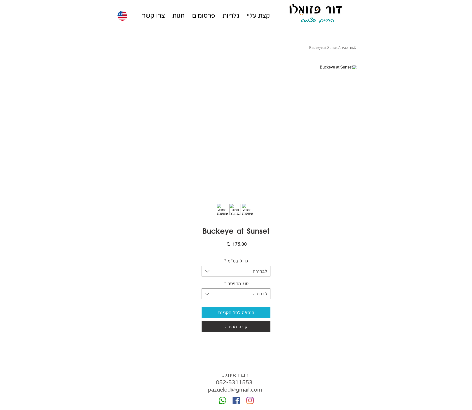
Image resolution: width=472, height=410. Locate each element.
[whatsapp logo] (222, 400)
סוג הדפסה (236, 283)
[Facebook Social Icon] (236, 400)
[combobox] (236, 271)
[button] (231, 16)
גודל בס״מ (236, 261)
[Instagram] (250, 400)
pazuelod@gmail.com (235, 390)
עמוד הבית (348, 47)
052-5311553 (234, 382)
